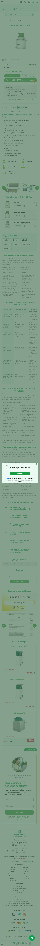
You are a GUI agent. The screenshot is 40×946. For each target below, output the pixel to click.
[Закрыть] (36, 464)
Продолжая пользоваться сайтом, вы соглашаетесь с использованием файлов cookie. (20, 480)
